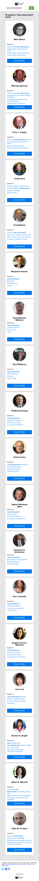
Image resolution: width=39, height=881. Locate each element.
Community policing (14, 467)
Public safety (11, 378)
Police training (12, 374)
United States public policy (16, 55)
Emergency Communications (17, 560)
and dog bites (13, 743)
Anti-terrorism (12, 514)
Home (24, 864)
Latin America (12, 610)
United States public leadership (18, 53)
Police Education (13, 564)
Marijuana (10, 281)
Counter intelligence (14, 516)
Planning (16, 697)
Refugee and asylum (15, 838)
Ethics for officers (19, 140)
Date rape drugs (13, 747)
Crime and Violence (14, 606)
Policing (10, 376)
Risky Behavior (12, 283)
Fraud (9, 332)
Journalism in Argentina (15, 608)
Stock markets (12, 193)
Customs (15, 836)
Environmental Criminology (16, 701)
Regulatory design (13, 190)
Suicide (9, 285)
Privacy (29, 864)
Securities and (18, 188)
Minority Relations (13, 562)
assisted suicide (19, 745)
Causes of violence (14, 652)
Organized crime (13, 471)
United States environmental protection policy (17, 100)
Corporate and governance (18, 186)
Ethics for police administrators (18, 148)
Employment (13, 789)
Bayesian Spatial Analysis (16, 699)
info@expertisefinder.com (13, 864)
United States (18, 47)
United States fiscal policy (16, 103)
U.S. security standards (15, 425)
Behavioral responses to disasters (19, 235)
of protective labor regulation (19, 796)
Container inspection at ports (17, 239)
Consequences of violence (16, 657)
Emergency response (14, 420)
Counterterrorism (13, 327)
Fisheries (16, 232)
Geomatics (11, 703)
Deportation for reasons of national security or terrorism (19, 843)
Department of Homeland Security (19, 840)
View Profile (19, 61)
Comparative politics (14, 655)
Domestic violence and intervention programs (15, 750)
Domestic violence (13, 469)
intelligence (17, 465)
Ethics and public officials (16, 146)
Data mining (11, 330)
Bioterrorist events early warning (18, 237)
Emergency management (16, 519)
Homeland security (13, 423)
